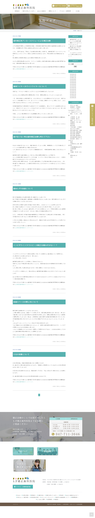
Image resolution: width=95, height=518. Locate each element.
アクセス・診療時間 (65, 11)
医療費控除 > (75, 497)
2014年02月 (73, 91)
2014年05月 (73, 86)
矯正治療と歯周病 (74, 133)
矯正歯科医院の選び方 (76, 137)
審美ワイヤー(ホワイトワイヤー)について (30, 86)
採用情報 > (50, 499)
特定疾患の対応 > (35, 497)
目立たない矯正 (74, 105)
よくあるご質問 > (41, 499)
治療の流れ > (41, 495)
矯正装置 (72, 125)
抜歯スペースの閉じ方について (25, 302)
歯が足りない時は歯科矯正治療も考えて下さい (32, 137)
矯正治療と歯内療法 (75, 135)
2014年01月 (73, 92)
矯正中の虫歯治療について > (63, 497)
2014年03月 (73, 89)
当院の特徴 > (26, 495)
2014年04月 (73, 87)
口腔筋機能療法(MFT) (76, 147)
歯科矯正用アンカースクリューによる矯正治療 (32, 41)
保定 (71, 150)
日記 (71, 157)
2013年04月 (73, 96)
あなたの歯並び (41, 11)
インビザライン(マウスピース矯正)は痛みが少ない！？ (35, 245)
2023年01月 (73, 74)
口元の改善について (21, 354)
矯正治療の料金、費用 (76, 130)
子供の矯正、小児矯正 (76, 127)
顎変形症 (72, 123)
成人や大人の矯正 (74, 128)
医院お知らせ (73, 155)
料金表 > (62, 495)
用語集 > (57, 499)
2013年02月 (73, 97)
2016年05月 (73, 81)
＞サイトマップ (15, 504)
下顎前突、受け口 (74, 118)
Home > (19, 495)
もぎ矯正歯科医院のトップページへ (24, 68)
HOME (74, 30)
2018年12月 (73, 77)
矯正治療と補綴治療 (75, 132)
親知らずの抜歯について (23, 188)
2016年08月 (73, 79)
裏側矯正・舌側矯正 (75, 107)
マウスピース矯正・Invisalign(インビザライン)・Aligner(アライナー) (75, 110)
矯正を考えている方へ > (52, 495)
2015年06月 (73, 82)
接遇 (71, 142)
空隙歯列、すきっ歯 (75, 122)
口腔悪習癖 (73, 148)
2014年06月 (73, 84)
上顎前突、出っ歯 (74, 117)
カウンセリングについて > (47, 497)
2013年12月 (73, 94)
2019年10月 (73, 76)
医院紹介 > (34, 495)
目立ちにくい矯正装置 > (23, 497)
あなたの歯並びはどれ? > (72, 495)
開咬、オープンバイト (76, 120)
